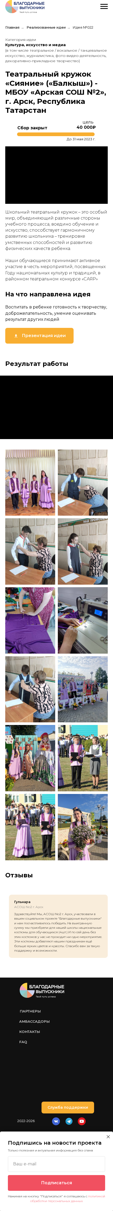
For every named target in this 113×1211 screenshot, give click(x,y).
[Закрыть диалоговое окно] (108, 1137)
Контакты (29, 1031)
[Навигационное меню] (104, 6)
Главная (12, 27)
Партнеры (30, 1011)
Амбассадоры (34, 1021)
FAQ (23, 1042)
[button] (68, 1107)
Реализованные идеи (46, 27)
